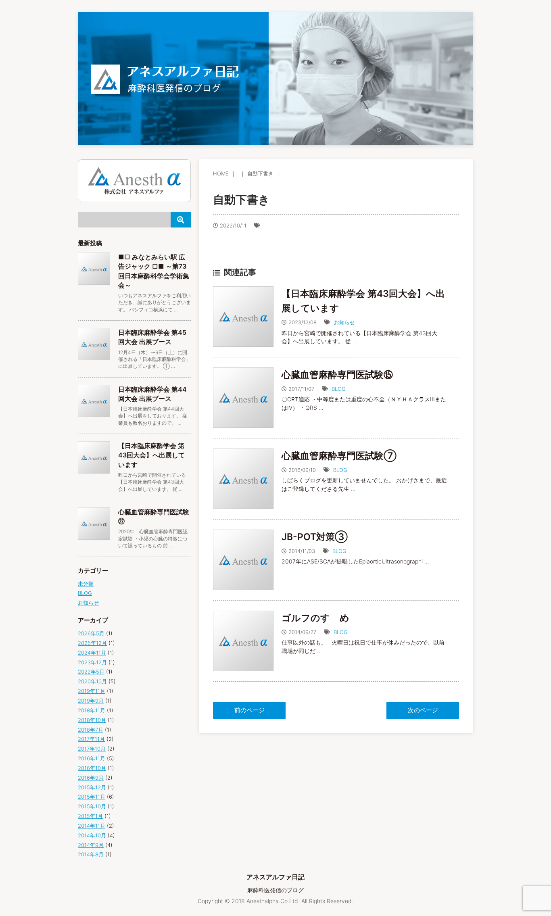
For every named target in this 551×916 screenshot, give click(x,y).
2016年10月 (92, 768)
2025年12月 (92, 643)
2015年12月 (92, 787)
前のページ (249, 710)
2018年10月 (92, 720)
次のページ (423, 710)
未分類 (86, 583)
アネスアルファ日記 (275, 877)
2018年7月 (90, 729)
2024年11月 (92, 652)
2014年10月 (92, 835)
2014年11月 (91, 825)
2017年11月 (91, 739)
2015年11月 (91, 796)
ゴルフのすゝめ (315, 618)
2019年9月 (91, 700)
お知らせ (344, 322)
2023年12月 (92, 662)
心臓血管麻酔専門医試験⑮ (337, 374)
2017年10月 (92, 748)
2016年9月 (91, 777)
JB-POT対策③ (315, 537)
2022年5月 (91, 671)
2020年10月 (92, 681)
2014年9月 (91, 845)
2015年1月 (90, 816)
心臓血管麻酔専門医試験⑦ (339, 455)
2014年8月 (91, 854)
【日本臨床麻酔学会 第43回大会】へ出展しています (151, 455)
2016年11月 (91, 758)
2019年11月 (91, 691)
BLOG (339, 389)
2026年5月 (91, 633)
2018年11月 (91, 710)
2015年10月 (92, 806)
